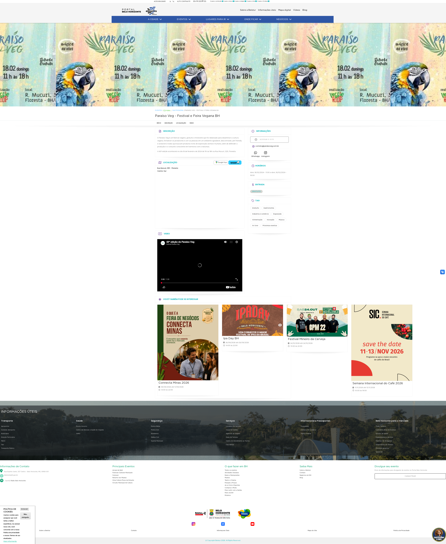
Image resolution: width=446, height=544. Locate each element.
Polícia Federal (306, 433)
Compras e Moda (231, 487)
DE (200, 1)
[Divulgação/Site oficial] (111, 65)
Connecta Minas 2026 (174, 382)
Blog (304, 10)
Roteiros (228, 495)
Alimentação (257, 220)
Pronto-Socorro (81, 426)
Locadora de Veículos (233, 426)
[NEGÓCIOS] (290, 19)
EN (194, 1)
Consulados (305, 426)
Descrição (169, 123)
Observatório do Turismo (384, 444)
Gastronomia (177, 110)
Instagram (265, 156)
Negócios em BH (305, 475)
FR (197, 1)
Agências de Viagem (233, 433)
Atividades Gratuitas (232, 472)
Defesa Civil (155, 437)
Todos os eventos (231, 470)
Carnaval (115, 475)
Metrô (3, 441)
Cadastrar (410, 476)
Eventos (158, 110)
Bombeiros (155, 433)
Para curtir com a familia (233, 490)
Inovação (270, 220)
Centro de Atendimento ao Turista (238, 441)
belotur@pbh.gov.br (11, 475)
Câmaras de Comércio (308, 430)
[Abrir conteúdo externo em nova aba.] (221, 162)
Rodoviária (5, 433)
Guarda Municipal (157, 441)
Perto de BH (229, 492)
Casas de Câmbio (232, 430)
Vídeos (296, 10)
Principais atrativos (382, 448)
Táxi (2, 444)
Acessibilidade (160, 1)
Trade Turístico (381, 426)
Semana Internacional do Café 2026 (378, 383)
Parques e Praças (231, 482)
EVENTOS (182, 19)
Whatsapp (255, 156)
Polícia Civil (155, 430)
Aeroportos (5, 426)
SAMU (78, 433)
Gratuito (255, 208)
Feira (168, 110)
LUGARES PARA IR (216, 19)
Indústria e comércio (260, 214)
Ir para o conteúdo (216, 1)
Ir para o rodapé (240, 1)
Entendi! (24, 509)
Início (159, 123)
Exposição (277, 214)
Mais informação (10, 541)
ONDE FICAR (251, 19)
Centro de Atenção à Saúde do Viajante (90, 430)
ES (205, 1)
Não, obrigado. (25, 515)
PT (203, 1)
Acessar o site (266, 139)
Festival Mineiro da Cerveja (306, 339)
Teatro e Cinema (230, 480)
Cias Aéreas (230, 444)
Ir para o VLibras (263, 1)
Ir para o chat (251, 1)
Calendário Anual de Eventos (386, 430)
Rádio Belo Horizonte (18, 480)
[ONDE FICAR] (260, 19)
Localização (181, 123)
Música (281, 220)
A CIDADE (153, 19)
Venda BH (379, 452)
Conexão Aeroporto (8, 430)
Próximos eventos (270, 225)
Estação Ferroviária (8, 437)
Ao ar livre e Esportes (232, 485)
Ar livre (255, 225)
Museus (227, 477)
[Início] (139, 7)
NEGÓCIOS (282, 19)
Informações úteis (267, 10)
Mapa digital (284, 10)
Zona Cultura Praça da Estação (123, 480)
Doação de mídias (382, 433)
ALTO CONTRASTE (183, 1)
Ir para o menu (228, 1)
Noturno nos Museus (119, 477)
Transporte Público (7, 448)
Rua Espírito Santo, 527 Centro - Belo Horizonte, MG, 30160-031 (26, 471)
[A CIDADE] (160, 19)
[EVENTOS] (190, 19)
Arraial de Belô (117, 470)
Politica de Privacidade (401, 530)
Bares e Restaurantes (232, 475)
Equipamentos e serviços (384, 437)
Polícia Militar (155, 426)
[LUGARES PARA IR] (228, 19)
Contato (302, 472)
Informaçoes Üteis (223, 530)
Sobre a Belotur (248, 10)
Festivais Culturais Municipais (122, 472)
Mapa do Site (312, 530)
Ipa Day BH (231, 338)
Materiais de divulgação (384, 441)
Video (192, 123)
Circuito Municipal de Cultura (122, 482)
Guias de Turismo (232, 437)
